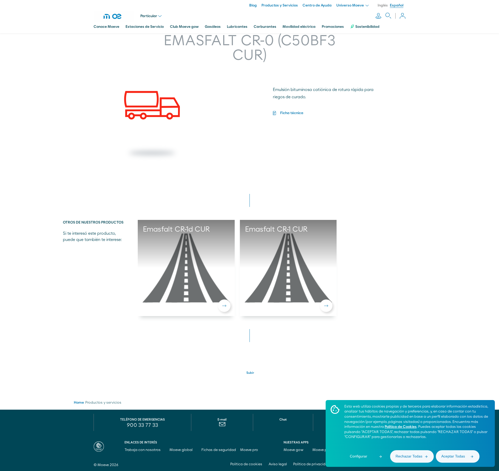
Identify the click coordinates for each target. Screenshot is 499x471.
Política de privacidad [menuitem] (311, 464)
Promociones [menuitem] (333, 27)
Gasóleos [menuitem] (213, 27)
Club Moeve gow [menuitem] (184, 27)
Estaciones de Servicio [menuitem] (145, 27)
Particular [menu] (148, 16)
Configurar (358, 456)
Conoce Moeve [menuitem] (106, 27)
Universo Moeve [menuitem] (350, 5)
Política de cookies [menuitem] (246, 464)
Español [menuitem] (396, 5)
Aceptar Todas (453, 456)
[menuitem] (222, 425)
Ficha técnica (291, 113)
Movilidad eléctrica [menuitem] (299, 27)
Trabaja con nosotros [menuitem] (142, 450)
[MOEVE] (117, 16)
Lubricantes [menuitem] (237, 27)
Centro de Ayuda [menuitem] (317, 5)
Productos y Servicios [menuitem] (279, 5)
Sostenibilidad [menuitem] (367, 27)
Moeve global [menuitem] (181, 450)
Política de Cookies (401, 427)
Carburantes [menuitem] (265, 27)
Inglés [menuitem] (383, 5)
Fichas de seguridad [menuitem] (218, 450)
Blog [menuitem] (253, 5)
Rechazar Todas (409, 456)
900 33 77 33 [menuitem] (142, 425)
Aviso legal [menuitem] (277, 464)
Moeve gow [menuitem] (294, 450)
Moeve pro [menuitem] (249, 450)
